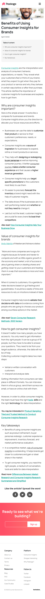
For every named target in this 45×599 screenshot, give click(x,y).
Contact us (8, 558)
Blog (5, 573)
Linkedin (26, 584)
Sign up (33, 524)
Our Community (9, 580)
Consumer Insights (30, 555)
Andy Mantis (7, 243)
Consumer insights (9, 68)
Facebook (27, 577)
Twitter (26, 574)
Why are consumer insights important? (18, 47)
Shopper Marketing (30, 558)
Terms (6, 562)
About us (7, 555)
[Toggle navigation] (40, 4)
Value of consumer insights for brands (18, 50)
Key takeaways (10, 58)
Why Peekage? (29, 562)
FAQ (5, 577)
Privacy (6, 565)
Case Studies (9, 584)
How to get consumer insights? (15, 54)
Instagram (27, 581)
